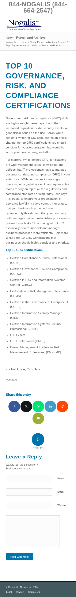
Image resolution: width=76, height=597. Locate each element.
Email (60, 494)
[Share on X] (26, 406)
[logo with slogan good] (31, 23)
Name (60, 480)
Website (61, 505)
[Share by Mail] (38, 418)
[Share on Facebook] (14, 406)
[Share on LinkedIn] (50, 406)
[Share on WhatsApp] (38, 406)
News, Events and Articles (25, 38)
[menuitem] (9, 592)
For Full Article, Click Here (23, 369)
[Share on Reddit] (62, 406)
